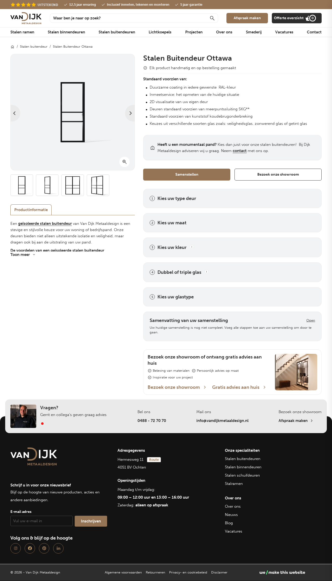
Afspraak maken (247, 18)
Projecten (194, 32)
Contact (314, 32)
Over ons (224, 32)
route (154, 460)
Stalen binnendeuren (66, 32)
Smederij (254, 32)
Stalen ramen (22, 32)
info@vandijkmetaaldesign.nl (222, 420)
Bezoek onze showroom (278, 174)
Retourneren (155, 572)
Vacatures (284, 32)
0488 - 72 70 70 (151, 420)
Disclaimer (219, 572)
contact (240, 150)
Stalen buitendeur (33, 46)
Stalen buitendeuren (117, 32)
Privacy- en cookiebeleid (188, 572)
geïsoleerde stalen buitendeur (45, 223)
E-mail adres (20, 512)
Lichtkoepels (160, 32)
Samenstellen (186, 174)
